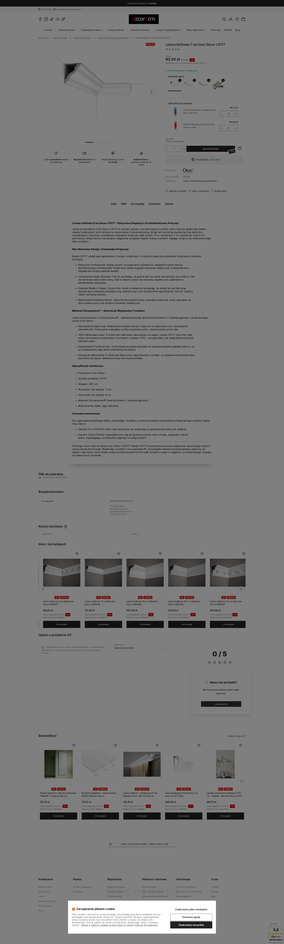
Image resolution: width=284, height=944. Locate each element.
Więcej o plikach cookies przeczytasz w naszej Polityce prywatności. (119, 925)
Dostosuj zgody (191, 917)
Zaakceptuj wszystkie (191, 924)
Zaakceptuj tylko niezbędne (191, 909)
